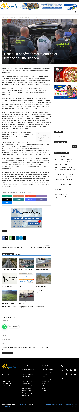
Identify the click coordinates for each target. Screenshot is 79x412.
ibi (59, 172)
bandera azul (63, 159)
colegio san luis (64, 161)
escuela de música (59, 169)
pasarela (65, 187)
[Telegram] (66, 1)
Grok (7, 199)
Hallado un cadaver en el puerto (9, 306)
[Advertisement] (65, 115)
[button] (75, 12)
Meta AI (7, 202)
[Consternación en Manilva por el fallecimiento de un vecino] (9, 263)
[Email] (13, 238)
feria (65, 169)
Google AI (30, 196)
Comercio (71, 161)
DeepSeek (30, 199)
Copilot (41, 199)
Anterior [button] (56, 74)
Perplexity (18, 199)
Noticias (7, 17)
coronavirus (68, 164)
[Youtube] (74, 1)
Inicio (3, 17)
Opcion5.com (6, 406)
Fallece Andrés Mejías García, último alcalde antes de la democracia (8, 286)
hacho (56, 172)
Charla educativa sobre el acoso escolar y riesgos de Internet (12, 248)
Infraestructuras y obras (64, 174)
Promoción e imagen (60, 194)
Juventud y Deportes (60, 177)
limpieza (57, 179)
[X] (70, 1)
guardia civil (72, 169)
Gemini (41, 196)
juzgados (69, 177)
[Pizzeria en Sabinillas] (65, 74)
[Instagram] (61, 1)
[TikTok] (68, 1)
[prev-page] (3, 311)
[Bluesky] (76, 1)
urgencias (73, 197)
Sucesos (10, 50)
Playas (56, 189)
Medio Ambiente (59, 182)
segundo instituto (59, 197)
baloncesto (57, 159)
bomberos (69, 159)
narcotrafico (67, 182)
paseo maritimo (71, 187)
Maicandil (62, 179)
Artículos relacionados (8, 254)
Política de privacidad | (52, 404)
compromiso (58, 164)
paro (69, 184)
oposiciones (57, 184)
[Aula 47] (65, 92)
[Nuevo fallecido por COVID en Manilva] (26, 278)
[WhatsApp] (72, 1)
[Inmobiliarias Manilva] (49, 6)
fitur (68, 169)
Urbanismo (67, 197)
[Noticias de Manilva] (11, 6)
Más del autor (18, 254)
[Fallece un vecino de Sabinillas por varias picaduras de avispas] (9, 295)
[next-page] (5, 311)
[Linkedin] (63, 1)
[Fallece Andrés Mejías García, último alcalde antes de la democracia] (9, 278)
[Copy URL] (24, 238)
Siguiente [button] (75, 74)
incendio (69, 172)
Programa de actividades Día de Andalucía (40, 247)
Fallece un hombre (40, 306)
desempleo (64, 167)
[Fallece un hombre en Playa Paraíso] (43, 263)
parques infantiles (58, 187)
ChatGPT (7, 196)
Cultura (57, 167)
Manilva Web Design (22, 404)
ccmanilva (57, 161)
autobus (72, 156)
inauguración (63, 172)
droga (70, 167)
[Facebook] (59, 1)
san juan (68, 194)
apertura (68, 156)
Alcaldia (62, 156)
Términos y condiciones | (65, 404)
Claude (18, 196)
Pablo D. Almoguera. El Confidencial (15, 231)
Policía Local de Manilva (61, 192)
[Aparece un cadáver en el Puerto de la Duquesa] (26, 263)
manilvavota (70, 179)
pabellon (64, 184)
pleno (61, 189)
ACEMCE (56, 156)
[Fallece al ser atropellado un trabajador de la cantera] (43, 278)
